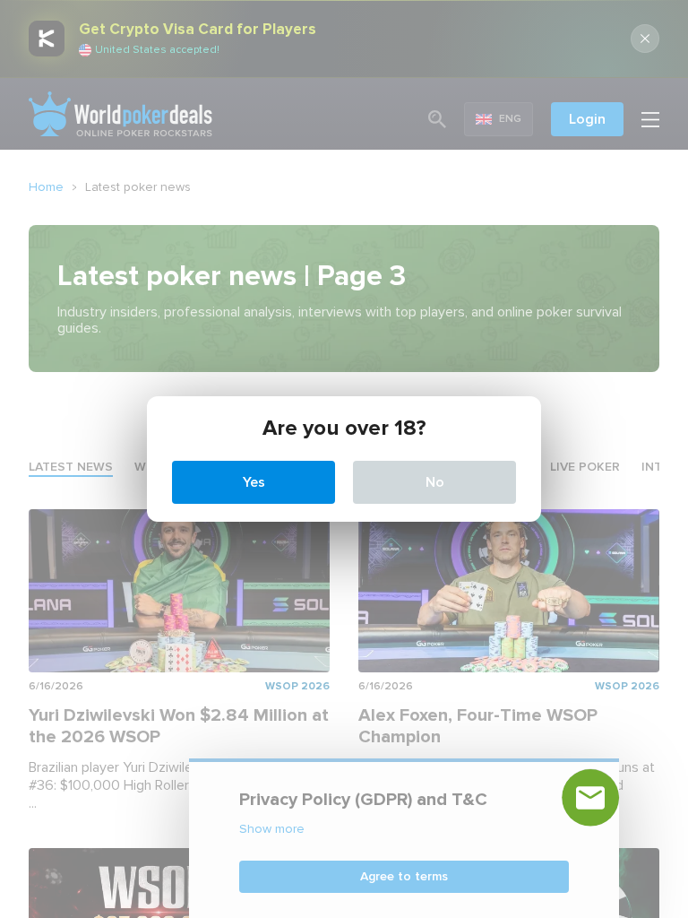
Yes (254, 482)
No (435, 482)
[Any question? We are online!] (590, 798)
